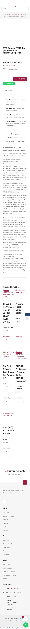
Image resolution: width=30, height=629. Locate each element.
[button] (8, 91)
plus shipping (11, 65)
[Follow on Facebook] (4, 501)
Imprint (5, 578)
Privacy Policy (7, 564)
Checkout (6, 554)
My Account (6, 540)
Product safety (9, 141)
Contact (5, 530)
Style (4, 68)
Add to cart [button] (11, 341)
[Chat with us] (25, 624)
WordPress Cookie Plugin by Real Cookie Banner (15, 628)
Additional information (15, 138)
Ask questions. (10, 83)
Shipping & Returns (9, 571)
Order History (7, 547)
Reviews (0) (21, 141)
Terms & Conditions (9, 568)
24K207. (18, 247)
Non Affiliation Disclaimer (10, 575)
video (22, 250)
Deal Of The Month (8, 516)
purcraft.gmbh (16, 471)
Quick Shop (6, 512)
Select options (23, 402)
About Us (5, 523)
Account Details (7, 544)
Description (15, 134)
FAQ (4, 526)
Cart (4, 551)
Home (4, 14)
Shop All (5, 519)
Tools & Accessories (13, 14)
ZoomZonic (21, 620)
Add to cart (20, 79)
